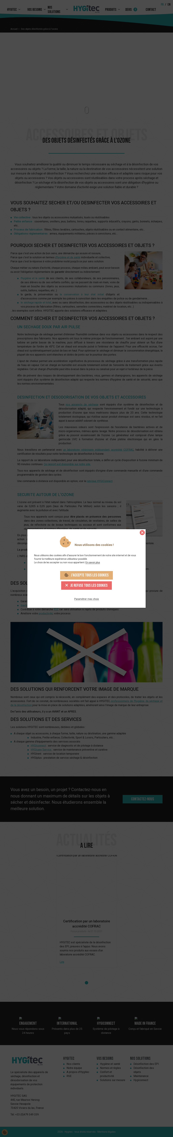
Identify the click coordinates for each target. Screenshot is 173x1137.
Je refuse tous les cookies (89, 585)
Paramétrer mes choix (86, 599)
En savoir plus (92, 562)
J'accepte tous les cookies (89, 575)
